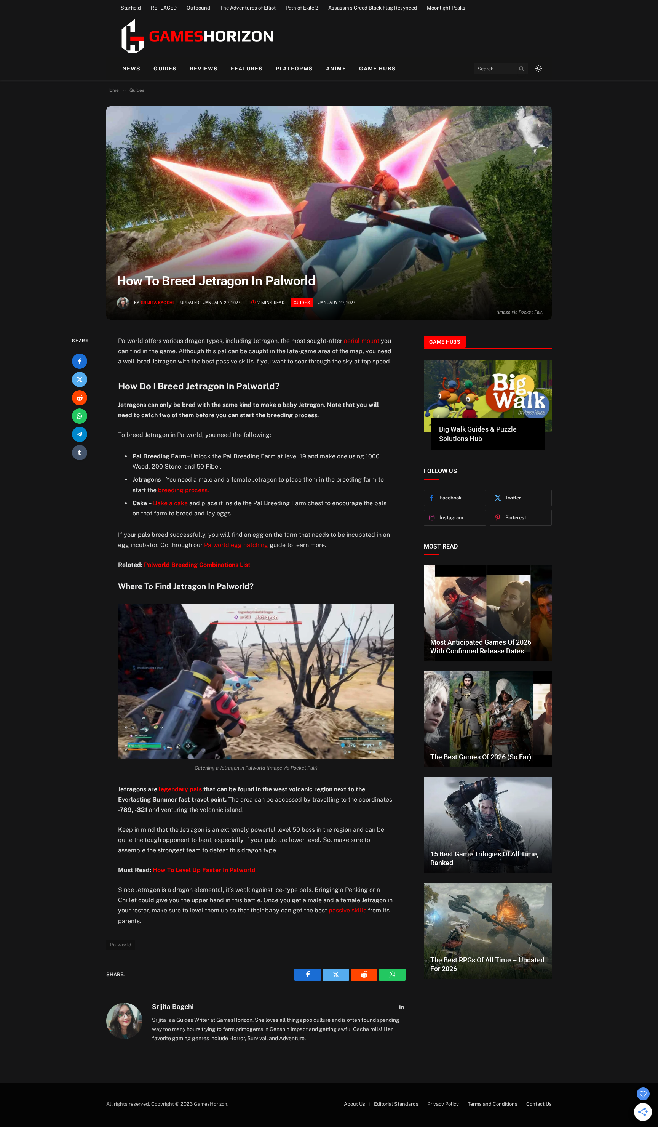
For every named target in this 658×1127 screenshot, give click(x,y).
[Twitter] (79, 379)
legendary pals (180, 789)
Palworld (120, 945)
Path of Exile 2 (302, 8)
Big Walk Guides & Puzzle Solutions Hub (478, 433)
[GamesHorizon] (196, 36)
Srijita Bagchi (157, 302)
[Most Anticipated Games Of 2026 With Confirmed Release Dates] (488, 613)
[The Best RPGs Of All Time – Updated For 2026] (488, 931)
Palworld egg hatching (236, 545)
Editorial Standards (396, 1104)
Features (247, 69)
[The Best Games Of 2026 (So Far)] (488, 719)
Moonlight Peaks (446, 8)
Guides (165, 69)
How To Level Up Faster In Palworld (204, 870)
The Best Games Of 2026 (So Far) (480, 757)
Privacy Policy (443, 1104)
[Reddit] (79, 397)
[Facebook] (79, 361)
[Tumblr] (79, 452)
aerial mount (362, 340)
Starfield (131, 8)
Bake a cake (170, 503)
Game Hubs (377, 69)
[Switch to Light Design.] (538, 68)
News (131, 69)
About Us (354, 1104)
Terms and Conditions (492, 1104)
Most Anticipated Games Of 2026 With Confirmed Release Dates (480, 646)
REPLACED (164, 8)
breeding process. (183, 490)
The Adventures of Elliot (248, 8)
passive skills (347, 910)
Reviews (204, 69)
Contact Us (539, 1104)
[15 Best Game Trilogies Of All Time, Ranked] (488, 825)
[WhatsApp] (79, 416)
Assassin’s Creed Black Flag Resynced (372, 8)
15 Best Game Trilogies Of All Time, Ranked (484, 858)
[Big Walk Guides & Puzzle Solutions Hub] (488, 396)
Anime (336, 69)
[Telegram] (79, 434)
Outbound (198, 8)
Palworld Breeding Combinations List (197, 564)
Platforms (294, 69)
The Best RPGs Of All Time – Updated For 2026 (487, 964)
